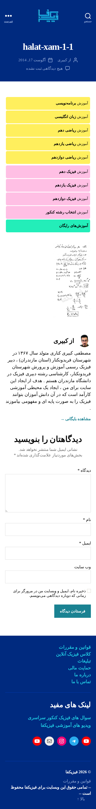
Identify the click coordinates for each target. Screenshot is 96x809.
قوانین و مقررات (75, 647)
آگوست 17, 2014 (32, 60)
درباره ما (82, 674)
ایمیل (85, 543)
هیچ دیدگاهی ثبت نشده (44, 68)
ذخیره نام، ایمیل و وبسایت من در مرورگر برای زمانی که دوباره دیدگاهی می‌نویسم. (49, 593)
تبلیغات (84, 660)
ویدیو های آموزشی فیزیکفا (66, 725)
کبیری (62, 60)
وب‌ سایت (82, 567)
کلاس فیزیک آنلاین (73, 654)
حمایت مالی (79, 667)
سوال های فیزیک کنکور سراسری (59, 717)
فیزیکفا (72, 772)
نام (87, 519)
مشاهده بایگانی (75, 419)
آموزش (72, 103)
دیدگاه (84, 470)
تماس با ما (81, 681)
